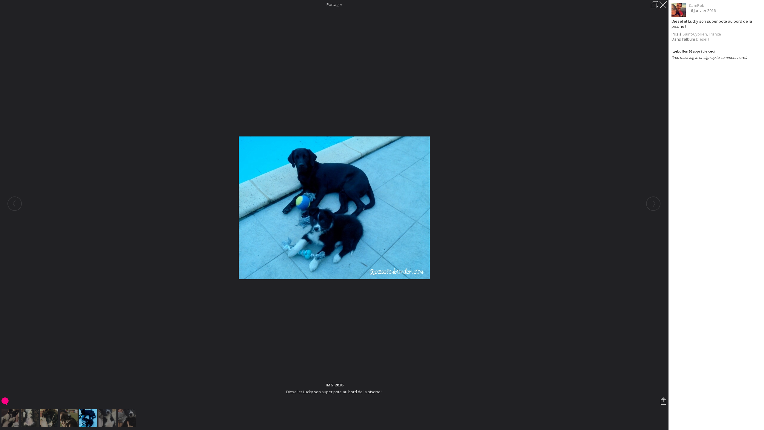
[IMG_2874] (127, 418)
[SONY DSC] (69, 418)
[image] (11, 418)
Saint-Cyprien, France (702, 34)
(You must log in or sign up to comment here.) (709, 57)
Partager (334, 4)
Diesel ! (702, 39)
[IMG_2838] (88, 418)
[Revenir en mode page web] (654, 4)
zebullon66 (682, 51)
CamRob (696, 5)
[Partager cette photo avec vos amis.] (663, 401)
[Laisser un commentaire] (5, 401)
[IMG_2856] (108, 418)
